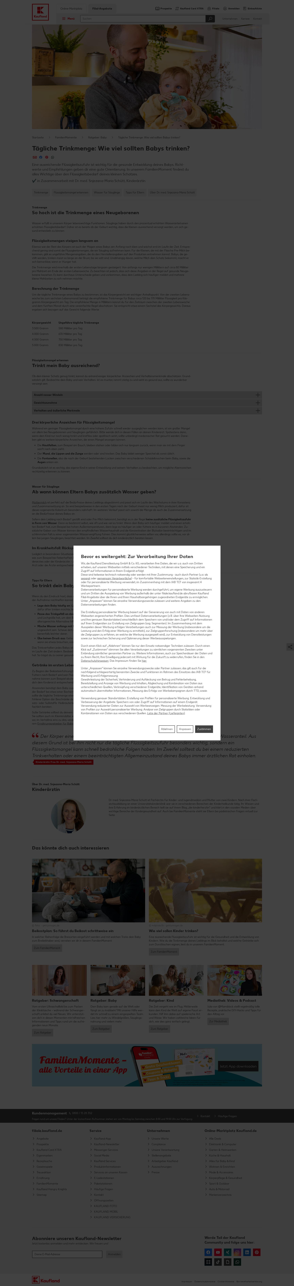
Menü (71, 18)
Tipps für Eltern (135, 192)
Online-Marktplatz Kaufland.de (231, 1131)
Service (95, 1131)
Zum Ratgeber (42, 1032)
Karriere (245, 18)
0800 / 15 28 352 (82, 1113)
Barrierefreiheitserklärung (249, 1281)
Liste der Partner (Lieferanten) (166, 713)
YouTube (218, 1252)
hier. (144, 660)
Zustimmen (204, 729)
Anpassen (185, 729)
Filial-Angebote (102, 8)
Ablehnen (167, 729)
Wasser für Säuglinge (107, 192)
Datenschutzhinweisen (95, 660)
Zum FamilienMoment (47, 948)
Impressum (187, 1281)
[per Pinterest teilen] (47, 157)
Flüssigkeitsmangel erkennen (71, 192)
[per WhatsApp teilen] (52, 157)
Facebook (208, 1252)
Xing (227, 1252)
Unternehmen (230, 18)
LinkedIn (247, 1252)
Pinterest (256, 1252)
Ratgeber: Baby (97, 137)
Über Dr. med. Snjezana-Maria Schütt (172, 192)
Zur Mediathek (218, 1021)
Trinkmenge (41, 192)
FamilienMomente (66, 137)
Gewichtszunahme (45, 402)
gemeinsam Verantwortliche (114, 578)
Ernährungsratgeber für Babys (56, 723)
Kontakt (257, 18)
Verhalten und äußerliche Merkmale (57, 410)
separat (85, 578)
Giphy (227, 1262)
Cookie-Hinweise (226, 1281)
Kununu (208, 1262)
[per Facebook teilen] (41, 157)
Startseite (38, 137)
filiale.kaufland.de (47, 1131)
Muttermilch (39, 502)
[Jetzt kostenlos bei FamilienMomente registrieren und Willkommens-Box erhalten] (147, 1065)
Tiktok (218, 1262)
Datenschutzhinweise (204, 1281)
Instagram (237, 1252)
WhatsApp (237, 1262)
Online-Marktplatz (71, 8)
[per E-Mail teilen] (35, 157)
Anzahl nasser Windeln (48, 394)
